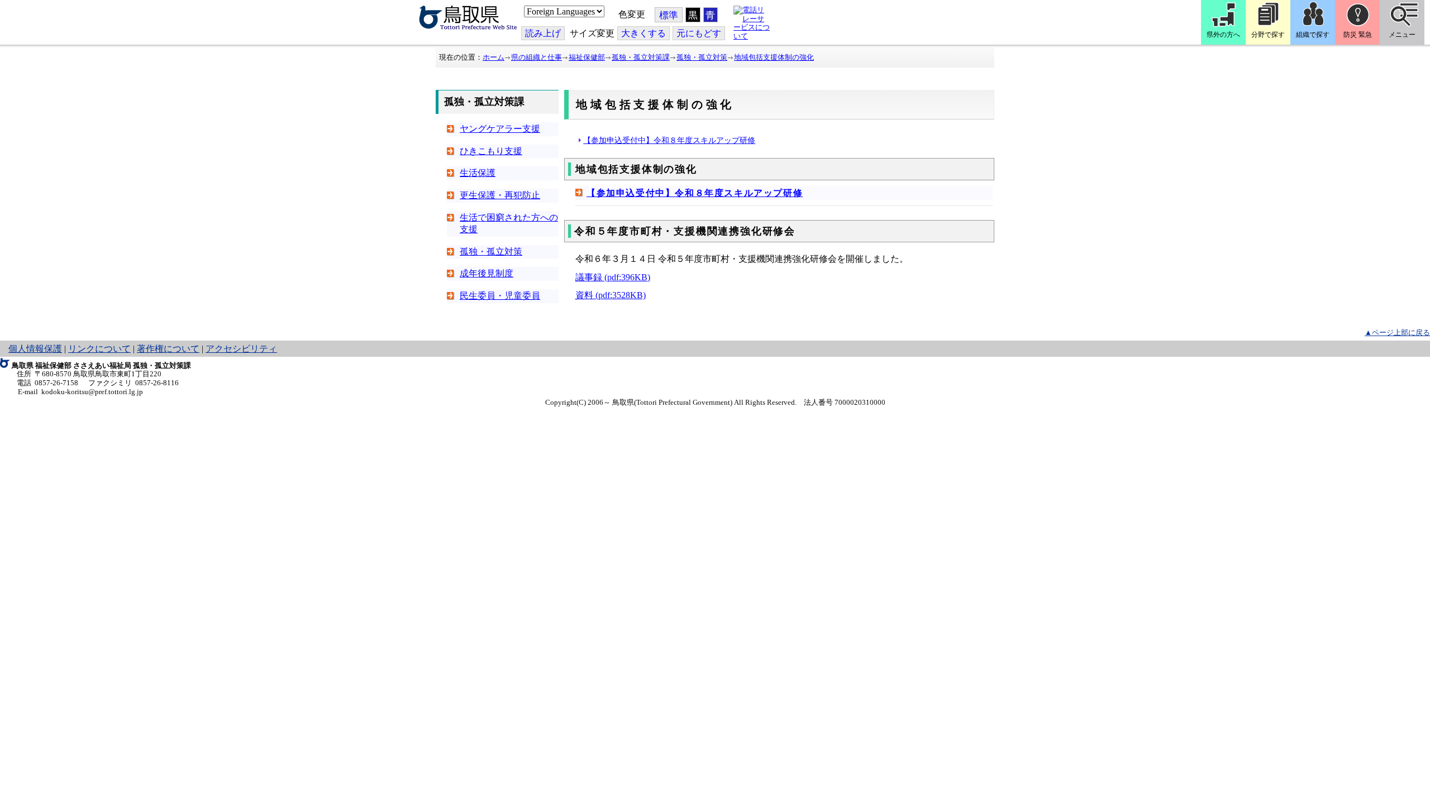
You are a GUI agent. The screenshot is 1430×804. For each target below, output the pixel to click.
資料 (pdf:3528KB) (610, 295)
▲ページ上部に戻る (1397, 332)
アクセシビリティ (241, 348)
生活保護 (477, 173)
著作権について (168, 348)
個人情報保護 (35, 348)
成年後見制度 (486, 273)
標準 (668, 15)
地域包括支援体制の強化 (774, 57)
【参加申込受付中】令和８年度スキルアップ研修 (669, 140)
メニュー (1402, 35)
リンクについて (99, 348)
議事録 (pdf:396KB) (612, 277)
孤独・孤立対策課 (641, 57)
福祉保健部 (587, 57)
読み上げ (543, 33)
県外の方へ (1223, 35)
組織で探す (1312, 35)
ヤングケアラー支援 (500, 128)
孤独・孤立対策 (701, 57)
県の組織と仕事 (536, 57)
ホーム (493, 57)
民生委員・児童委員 (500, 295)
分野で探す (1268, 35)
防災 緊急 (1357, 35)
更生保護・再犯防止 (500, 195)
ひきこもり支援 (491, 151)
